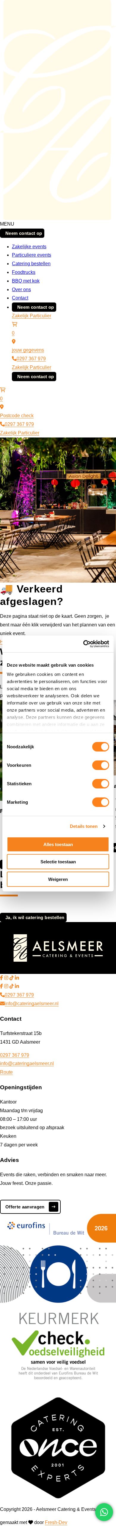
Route (6, 1072)
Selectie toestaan (58, 861)
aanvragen (25, 1206)
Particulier (40, 315)
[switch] (100, 765)
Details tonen (84, 826)
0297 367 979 (31, 358)
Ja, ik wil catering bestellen (34, 917)
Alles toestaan (58, 844)
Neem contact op (23, 233)
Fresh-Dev (56, 1522)
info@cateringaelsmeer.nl (32, 1003)
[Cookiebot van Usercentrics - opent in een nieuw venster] (83, 644)
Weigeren (58, 879)
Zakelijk (21, 315)
